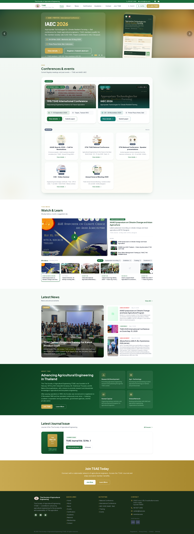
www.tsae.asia (138, 514)
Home (62, 6)
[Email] (45, 515)
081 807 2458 (132, 1)
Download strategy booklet (78, 44)
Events (69, 509)
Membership (70, 520)
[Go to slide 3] (98, 55)
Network (69, 517)
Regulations (133, 531)
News (77, 6)
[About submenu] (72, 6)
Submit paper (70, 119)
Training (137, 260)
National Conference (106, 500)
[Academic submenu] (103, 6)
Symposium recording (112, 260)
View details (53, 44)
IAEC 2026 (106, 101)
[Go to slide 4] (101, 55)
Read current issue (73, 447)
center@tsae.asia (145, 1)
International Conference (107, 503)
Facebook (148, 260)
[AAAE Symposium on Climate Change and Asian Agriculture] (74, 237)
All (100, 260)
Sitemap (157, 531)
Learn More (60, 406)
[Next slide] (189, 33)
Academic (97, 6)
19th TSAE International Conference (67, 101)
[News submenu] (80, 6)
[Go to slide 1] (92, 55)
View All (148, 301)
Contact (108, 6)
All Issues (147, 427)
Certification (87, 6)
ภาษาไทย (142, 6)
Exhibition (127, 260)
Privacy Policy (143, 531)
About (68, 6)
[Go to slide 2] (94, 55)
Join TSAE (117, 6)
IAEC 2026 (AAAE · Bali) (107, 506)
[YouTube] (158, 1)
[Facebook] (155, 1)
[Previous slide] (4, 33)
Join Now (89, 482)
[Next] (151, 271)
